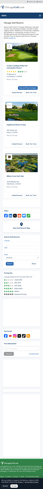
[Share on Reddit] (19, 215)
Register (40, 1)
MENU (4, 15)
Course (7, 240)
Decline (5, 486)
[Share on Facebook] (6, 215)
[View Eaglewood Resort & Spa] (21, 123)
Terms (22, 476)
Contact (8, 476)
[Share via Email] (24, 215)
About (2, 476)
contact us (12, 38)
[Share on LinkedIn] (10, 215)
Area (6, 254)
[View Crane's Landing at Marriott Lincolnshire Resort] (21, 68)
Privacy (16, 476)
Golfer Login (32, 1)
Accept (14, 486)
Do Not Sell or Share (32, 476)
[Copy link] (28, 215)
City (5, 247)
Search (9, 264)
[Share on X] (15, 215)
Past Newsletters (34, 353)
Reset (34, 264)
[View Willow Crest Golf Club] (21, 175)
